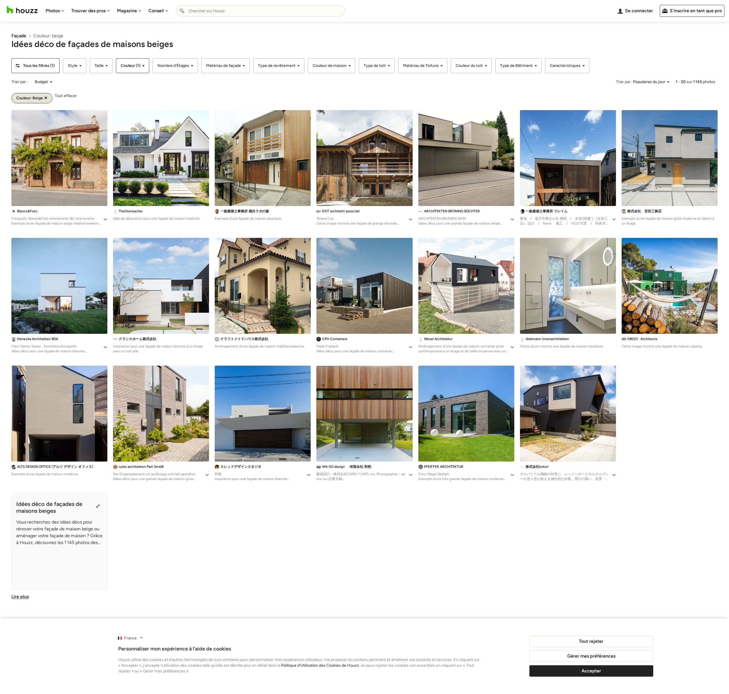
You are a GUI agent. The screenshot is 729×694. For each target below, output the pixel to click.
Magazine (127, 10)
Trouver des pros (88, 10)
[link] (18, 35)
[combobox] (260, 11)
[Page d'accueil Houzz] (22, 9)
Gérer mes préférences (591, 656)
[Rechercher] (182, 11)
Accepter (591, 671)
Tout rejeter (591, 641)
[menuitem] (55, 10)
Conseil (156, 10)
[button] (35, 65)
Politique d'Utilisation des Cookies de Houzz (320, 665)
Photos (53, 10)
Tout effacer (66, 95)
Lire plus (20, 596)
